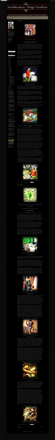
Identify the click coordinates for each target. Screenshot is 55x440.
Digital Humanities (10, 18)
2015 (9, 65)
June (9, 74)
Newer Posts (19, 426)
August (10, 72)
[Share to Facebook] (32, 182)
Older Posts (41, 426)
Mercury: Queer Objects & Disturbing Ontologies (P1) (11, 91)
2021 (9, 60)
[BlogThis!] (31, 182)
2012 (9, 68)
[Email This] (30, 182)
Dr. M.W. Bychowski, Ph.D (11, 31)
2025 (9, 58)
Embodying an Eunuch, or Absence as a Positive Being (11, 132)
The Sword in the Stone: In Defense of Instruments (12, 77)
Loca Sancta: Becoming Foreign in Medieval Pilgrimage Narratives (12, 124)
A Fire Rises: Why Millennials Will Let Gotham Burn (11, 99)
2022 (9, 59)
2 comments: (28, 424)
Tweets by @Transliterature (11, 147)
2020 (9, 61)
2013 (9, 67)
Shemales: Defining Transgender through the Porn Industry (12, 119)
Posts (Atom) (21, 427)
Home (30, 426)
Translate (13, 52)
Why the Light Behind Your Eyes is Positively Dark (12, 128)
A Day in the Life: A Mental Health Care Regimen (11, 95)
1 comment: (28, 182)
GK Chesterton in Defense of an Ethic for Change (12, 83)
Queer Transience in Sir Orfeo (23, 185)
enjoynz (27, 431)
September (10, 71)
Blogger (31, 431)
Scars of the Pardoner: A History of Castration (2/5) (12, 104)
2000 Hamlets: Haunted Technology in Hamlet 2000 (11, 82)
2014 (9, 66)
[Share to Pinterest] (33, 182)
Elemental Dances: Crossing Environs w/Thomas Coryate (12, 80)
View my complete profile (10, 36)
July (9, 73)
